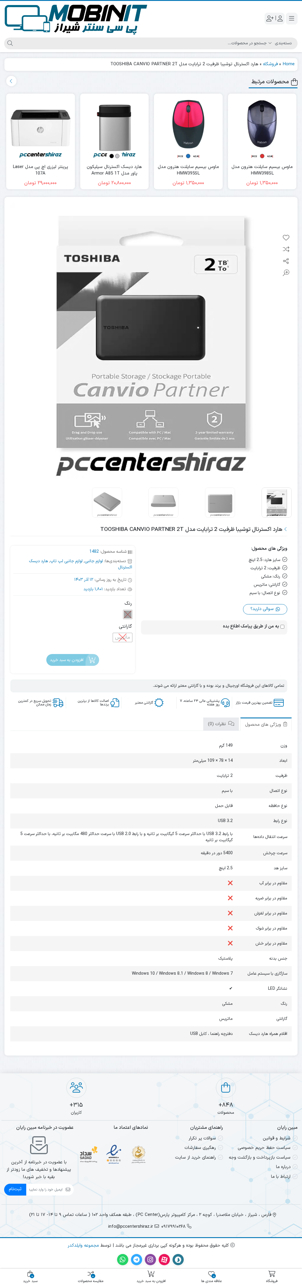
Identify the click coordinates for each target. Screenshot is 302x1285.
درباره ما (283, 1167)
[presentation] (11, 81)
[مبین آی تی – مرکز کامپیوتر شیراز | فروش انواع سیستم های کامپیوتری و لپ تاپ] (76, 18)
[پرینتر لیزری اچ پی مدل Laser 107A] (40, 128)
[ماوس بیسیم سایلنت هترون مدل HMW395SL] (188, 128)
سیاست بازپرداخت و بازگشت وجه (259, 1157)
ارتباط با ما (280, 1176)
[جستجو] (9, 43)
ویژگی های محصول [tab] (264, 724)
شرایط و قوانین (276, 1138)
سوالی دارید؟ (262, 609)
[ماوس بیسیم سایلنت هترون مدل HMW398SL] (262, 128)
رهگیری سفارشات (200, 1147)
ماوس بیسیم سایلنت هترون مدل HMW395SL (188, 170)
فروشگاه (270, 64)
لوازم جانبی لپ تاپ (66, 561)
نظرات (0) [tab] (217, 724)
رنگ (128, 603)
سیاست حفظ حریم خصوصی (264, 1147)
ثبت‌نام (15, 1189)
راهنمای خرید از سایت (195, 1157)
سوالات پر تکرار (202, 1138)
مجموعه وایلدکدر (83, 1245)
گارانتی (125, 626)
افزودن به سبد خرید (66, 660)
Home (289, 64)
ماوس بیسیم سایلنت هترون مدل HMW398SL (262, 170)
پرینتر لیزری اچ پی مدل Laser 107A (40, 170)
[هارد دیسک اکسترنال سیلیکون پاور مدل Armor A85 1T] (114, 128)
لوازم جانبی (94, 561)
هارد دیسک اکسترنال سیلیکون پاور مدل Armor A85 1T (114, 170)
